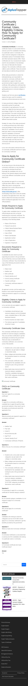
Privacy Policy (20, 673)
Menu (14, 2)
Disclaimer (4, 673)
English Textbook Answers (7, 639)
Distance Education (6, 667)
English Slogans (5, 629)
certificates (21, 95)
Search (23, 564)
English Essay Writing (6, 635)
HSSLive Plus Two (5, 660)
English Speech (5, 625)
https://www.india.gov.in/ (9, 191)
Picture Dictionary (5, 622)
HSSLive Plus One (5, 657)
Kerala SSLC (4, 663)
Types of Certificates (6, 642)
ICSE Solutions (5, 647)
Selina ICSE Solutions (6, 650)
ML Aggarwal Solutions (7, 653)
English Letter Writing (6, 632)
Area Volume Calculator (8, 676)
